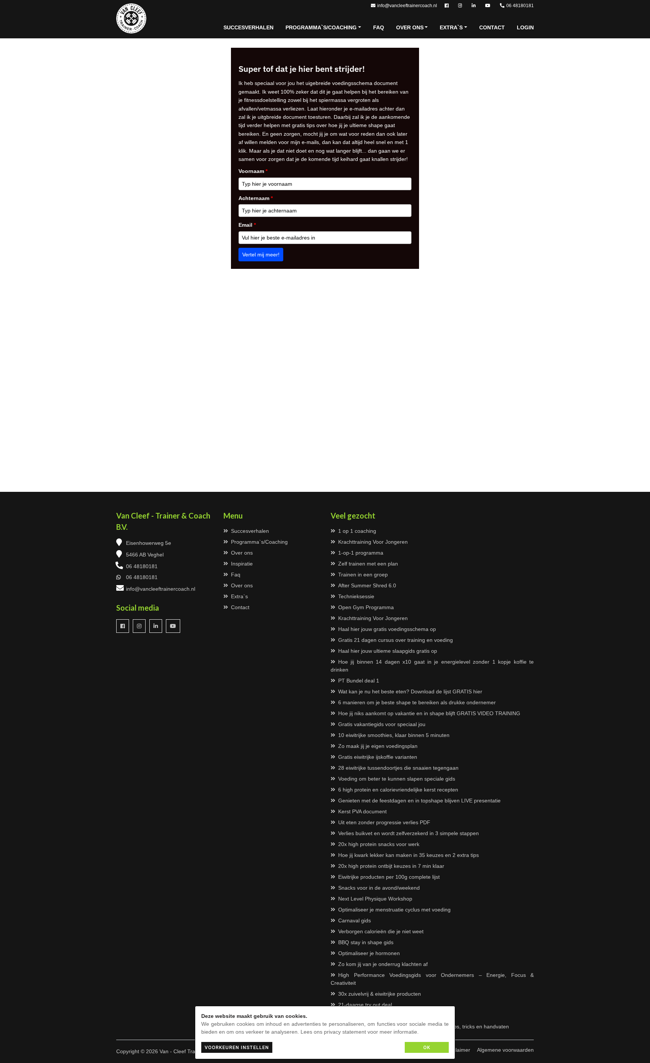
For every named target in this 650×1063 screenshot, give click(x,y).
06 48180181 (520, 5)
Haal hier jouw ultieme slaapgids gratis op (387, 651)
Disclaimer (457, 1050)
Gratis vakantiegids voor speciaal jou (381, 724)
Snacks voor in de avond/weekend (379, 888)
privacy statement (345, 1032)
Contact (492, 27)
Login (525, 27)
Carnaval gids (354, 920)
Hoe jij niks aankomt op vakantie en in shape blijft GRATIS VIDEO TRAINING (429, 713)
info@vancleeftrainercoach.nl (407, 5)
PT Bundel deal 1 (358, 681)
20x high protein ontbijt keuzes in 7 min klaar (391, 866)
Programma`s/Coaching (259, 542)
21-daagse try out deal (365, 1005)
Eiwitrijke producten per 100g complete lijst (389, 877)
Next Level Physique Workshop (375, 899)
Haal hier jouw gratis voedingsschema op (387, 629)
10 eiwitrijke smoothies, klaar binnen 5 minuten (394, 735)
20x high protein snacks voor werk (378, 844)
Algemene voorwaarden (505, 1050)
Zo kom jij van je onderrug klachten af (383, 964)
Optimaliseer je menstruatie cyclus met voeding (394, 910)
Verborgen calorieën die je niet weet (381, 931)
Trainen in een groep (363, 575)
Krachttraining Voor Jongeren (373, 542)
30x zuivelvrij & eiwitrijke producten (379, 994)
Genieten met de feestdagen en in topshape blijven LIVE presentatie (419, 801)
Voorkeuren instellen (237, 1047)
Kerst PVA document (362, 811)
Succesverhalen (248, 27)
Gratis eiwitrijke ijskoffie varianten (377, 757)
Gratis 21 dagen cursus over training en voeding (395, 640)
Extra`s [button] (451, 27)
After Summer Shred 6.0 (367, 585)
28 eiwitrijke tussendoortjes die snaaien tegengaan (398, 768)
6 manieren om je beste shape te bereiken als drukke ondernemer (417, 702)
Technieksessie (356, 596)
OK (426, 1047)
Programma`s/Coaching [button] (321, 27)
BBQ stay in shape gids (365, 942)
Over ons (242, 553)
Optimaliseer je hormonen (369, 953)
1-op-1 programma (360, 553)
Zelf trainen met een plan (368, 564)
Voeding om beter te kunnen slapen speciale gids (396, 779)
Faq (378, 27)
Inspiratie (242, 564)
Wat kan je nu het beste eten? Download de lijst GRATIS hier (410, 691)
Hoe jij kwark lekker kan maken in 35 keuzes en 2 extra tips (408, 855)
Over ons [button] (410, 27)
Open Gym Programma (366, 607)
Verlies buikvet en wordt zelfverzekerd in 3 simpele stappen (408, 833)
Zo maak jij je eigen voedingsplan (378, 746)
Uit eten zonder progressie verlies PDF (384, 822)
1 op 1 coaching (357, 531)
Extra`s (239, 596)
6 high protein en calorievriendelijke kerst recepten (398, 790)
